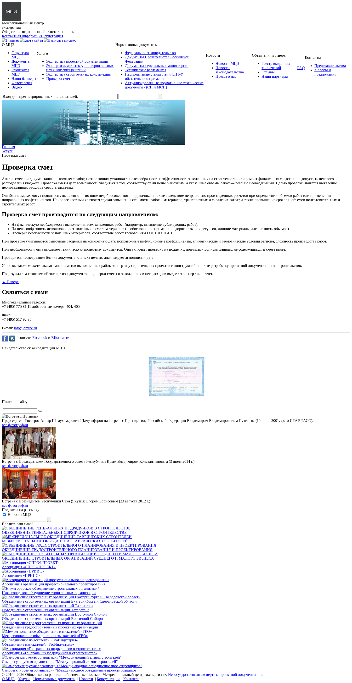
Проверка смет (58, 79)
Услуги (24, 679)
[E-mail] (60, 40)
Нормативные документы (54, 679)
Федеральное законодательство (150, 53)
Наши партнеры (274, 76)
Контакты (131, 679)
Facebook (39, 338)
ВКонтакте (60, 338)
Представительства (330, 66)
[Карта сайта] (31, 40)
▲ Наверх (10, 282)
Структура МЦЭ (20, 55)
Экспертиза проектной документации (77, 61)
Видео (16, 87)
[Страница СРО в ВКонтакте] (12, 338)
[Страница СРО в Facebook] (5, 338)
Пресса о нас (226, 76)
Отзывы (268, 72)
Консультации (108, 679)
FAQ (301, 68)
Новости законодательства (230, 70)
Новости (86, 679)
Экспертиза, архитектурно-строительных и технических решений (80, 68)
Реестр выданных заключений (275, 65)
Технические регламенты (145, 70)
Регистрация (52, 36)
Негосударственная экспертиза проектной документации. (215, 674)
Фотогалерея (21, 83)
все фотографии (15, 425)
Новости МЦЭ (227, 63)
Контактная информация (22, 36)
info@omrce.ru (25, 328)
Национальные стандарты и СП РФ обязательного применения (154, 76)
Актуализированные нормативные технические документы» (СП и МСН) (164, 85)
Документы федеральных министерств (156, 66)
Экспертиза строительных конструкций (78, 74)
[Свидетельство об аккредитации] (176, 394)
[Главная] (10, 40)
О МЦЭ (8, 679)
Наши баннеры (23, 79)
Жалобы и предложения (325, 72)
